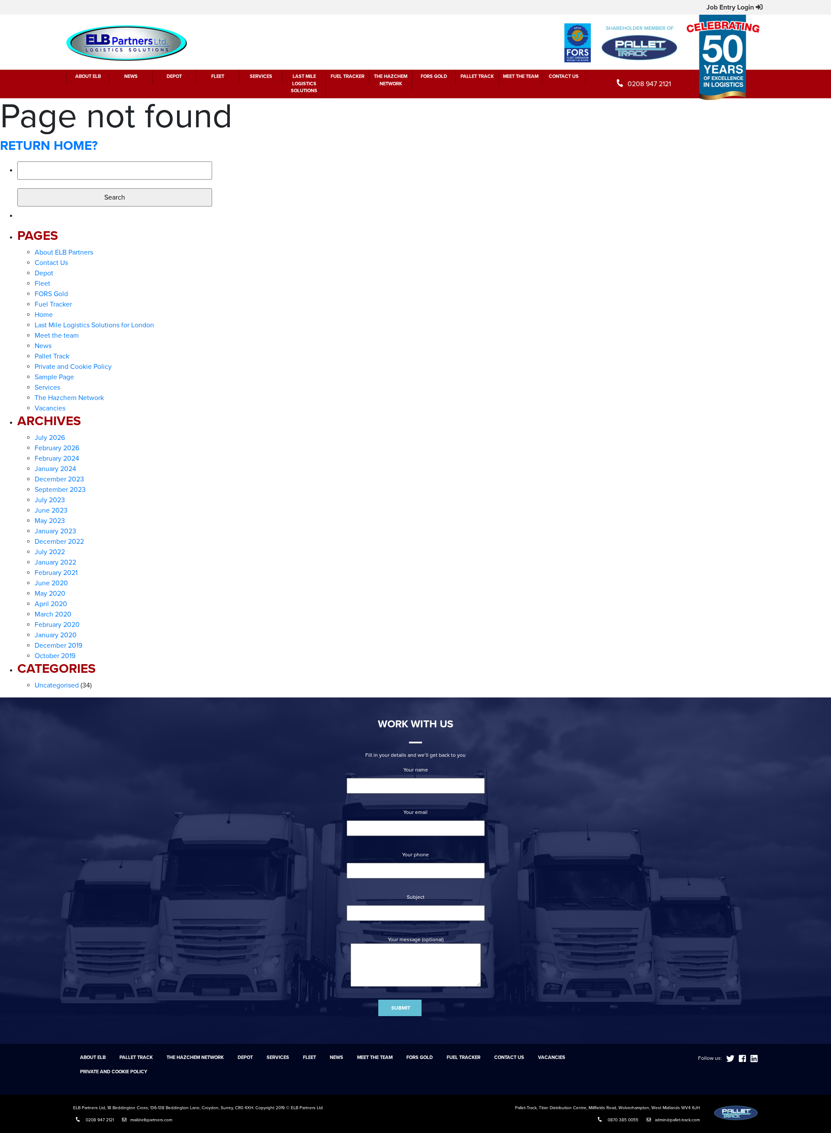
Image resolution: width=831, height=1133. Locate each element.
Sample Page (54, 377)
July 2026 (50, 437)
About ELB (88, 76)
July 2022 (50, 552)
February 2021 (56, 572)
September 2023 (60, 489)
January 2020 (56, 635)
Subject (416, 897)
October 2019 (55, 656)
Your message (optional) (416, 939)
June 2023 (51, 510)
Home (44, 314)
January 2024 (55, 469)
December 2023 (59, 479)
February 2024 (57, 458)
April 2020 (51, 604)
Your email (415, 812)
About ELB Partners (64, 252)
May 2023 (50, 520)
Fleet (217, 76)
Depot (174, 76)
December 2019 (58, 645)
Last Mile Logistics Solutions (304, 84)
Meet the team (520, 76)
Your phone (415, 855)
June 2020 (51, 583)
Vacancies (50, 408)
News (131, 76)
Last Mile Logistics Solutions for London (94, 325)
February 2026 (57, 448)
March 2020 (53, 614)
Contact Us (564, 76)
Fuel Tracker (347, 76)
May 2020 (50, 593)
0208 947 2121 (649, 84)
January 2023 (55, 531)
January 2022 (55, 562)
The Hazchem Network (390, 80)
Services (261, 76)
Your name (415, 770)
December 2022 (59, 541)
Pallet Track (477, 76)
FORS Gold (434, 76)
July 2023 (50, 500)
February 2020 (57, 624)
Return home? (49, 146)
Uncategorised (57, 685)
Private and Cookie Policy (73, 366)
